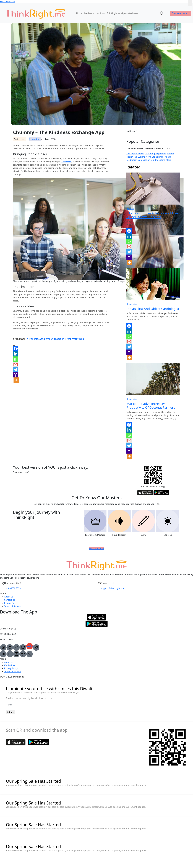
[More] (16, 380)
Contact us (9, 599)
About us (8, 596)
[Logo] (35, 13)
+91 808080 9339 (12, 588)
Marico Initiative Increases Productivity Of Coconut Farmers (150, 405)
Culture (141, 156)
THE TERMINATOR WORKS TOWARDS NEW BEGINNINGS (55, 339)
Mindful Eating (158, 159)
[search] (161, 13)
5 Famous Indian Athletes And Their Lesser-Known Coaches (152, 215)
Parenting (150, 153)
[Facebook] (15, 348)
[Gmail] (15, 364)
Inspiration (34, 139)
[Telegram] (15, 369)
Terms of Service (12, 606)
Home (79, 13)
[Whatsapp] (15, 359)
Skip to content (7, 1)
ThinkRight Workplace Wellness (122, 13)
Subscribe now (96, 548)
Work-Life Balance (154, 156)
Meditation (89, 13)
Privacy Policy (11, 603)
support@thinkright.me (112, 588)
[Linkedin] (15, 353)
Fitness (167, 156)
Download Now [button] (180, 13)
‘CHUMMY (66, 161)
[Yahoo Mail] (15, 374)
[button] (96, 593)
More (168, 159)
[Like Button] (14, 345)
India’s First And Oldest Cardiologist (152, 308)
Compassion (144, 159)
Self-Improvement (135, 153)
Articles (101, 13)
